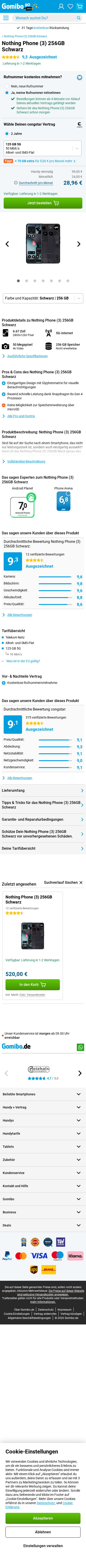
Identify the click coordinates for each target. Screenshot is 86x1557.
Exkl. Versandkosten (32, 994)
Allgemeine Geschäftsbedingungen (29, 1318)
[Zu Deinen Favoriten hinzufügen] (79, 77)
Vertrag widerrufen (45, 1313)
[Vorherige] (7, 244)
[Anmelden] (61, 6)
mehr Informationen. (43, 1302)
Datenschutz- (46, 1503)
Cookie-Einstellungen (17, 1313)
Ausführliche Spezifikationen (27, 356)
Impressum (65, 1309)
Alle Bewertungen (19, 615)
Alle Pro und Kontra (21, 416)
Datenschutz (46, 1309)
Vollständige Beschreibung (26, 461)
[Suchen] (78, 18)
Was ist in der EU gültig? (23, 661)
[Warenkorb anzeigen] (79, 6)
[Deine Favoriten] (70, 6)
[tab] (18, 280)
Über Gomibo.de (24, 1309)
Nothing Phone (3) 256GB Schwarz (25, 36)
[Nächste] (78, 244)
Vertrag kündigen (71, 1313)
